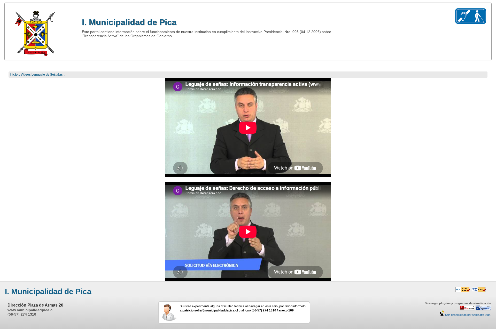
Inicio (14, 74)
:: (19, 74)
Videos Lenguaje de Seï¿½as (42, 74)
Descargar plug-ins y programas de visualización (458, 303)
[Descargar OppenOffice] (483, 309)
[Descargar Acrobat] (466, 309)
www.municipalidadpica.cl (30, 310)
